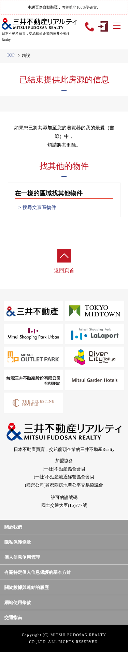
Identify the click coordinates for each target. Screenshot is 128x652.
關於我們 (13, 526)
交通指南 (13, 617)
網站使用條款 (17, 602)
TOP (11, 55)
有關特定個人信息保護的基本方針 (37, 572)
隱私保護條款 (17, 542)
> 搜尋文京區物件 (37, 207)
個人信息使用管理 (22, 557)
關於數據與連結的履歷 (26, 587)
